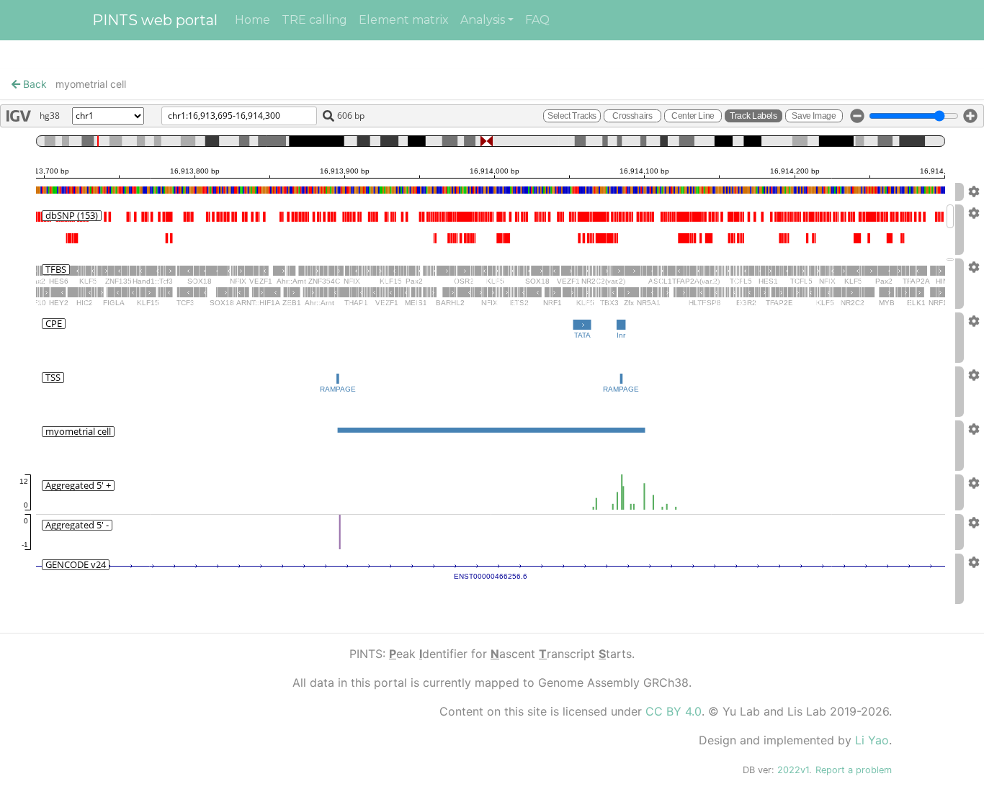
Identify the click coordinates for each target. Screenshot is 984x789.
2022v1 (793, 770)
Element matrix (404, 20)
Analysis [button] (482, 20)
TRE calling (314, 20)
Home (252, 20)
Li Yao (872, 740)
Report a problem (853, 770)
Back (33, 84)
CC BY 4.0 (673, 711)
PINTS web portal (155, 20)
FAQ (537, 20)
